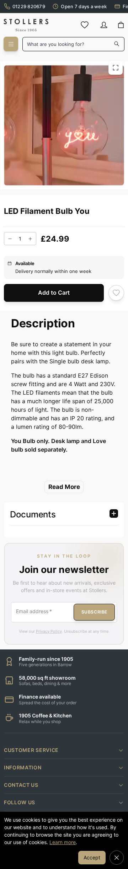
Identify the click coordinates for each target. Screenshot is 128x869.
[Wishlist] (84, 25)
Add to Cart (54, 292)
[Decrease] (10, 238)
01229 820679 (28, 6)
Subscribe (94, 612)
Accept (92, 857)
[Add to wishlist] (116, 293)
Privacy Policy (49, 631)
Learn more (62, 842)
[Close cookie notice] (117, 857)
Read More (64, 486)
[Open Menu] (11, 44)
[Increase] (30, 238)
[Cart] (120, 25)
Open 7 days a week (84, 6)
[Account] (103, 25)
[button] (64, 750)
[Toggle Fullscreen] (115, 67)
